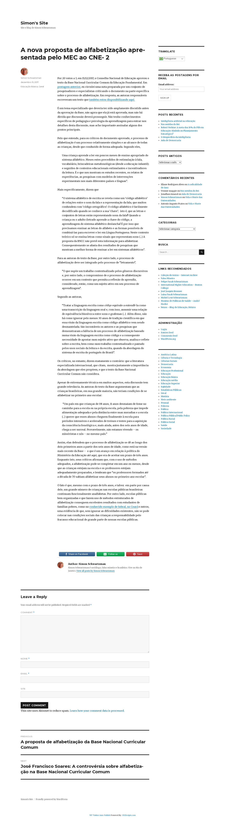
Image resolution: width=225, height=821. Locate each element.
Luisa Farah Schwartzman (174, 294)
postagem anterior (68, 86)
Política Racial (168, 419)
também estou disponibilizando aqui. (112, 99)
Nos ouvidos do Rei (170, 124)
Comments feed (169, 336)
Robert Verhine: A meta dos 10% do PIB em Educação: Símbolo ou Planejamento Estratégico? (182, 130)
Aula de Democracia (171, 140)
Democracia (167, 364)
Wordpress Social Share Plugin (94, 818)
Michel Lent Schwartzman (174, 297)
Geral (41, 86)
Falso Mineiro (168, 278)
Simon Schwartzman (31, 78)
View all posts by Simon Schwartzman (95, 571)
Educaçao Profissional (172, 370)
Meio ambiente (168, 399)
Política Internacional (172, 412)
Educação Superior (170, 383)
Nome (25, 658)
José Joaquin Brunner (171, 291)
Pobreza (165, 406)
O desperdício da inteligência (176, 137)
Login (164, 329)
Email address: (166, 84)
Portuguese (169, 58)
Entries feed (167, 332)
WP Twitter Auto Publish (100, 815)
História (165, 396)
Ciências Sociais (169, 361)
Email (25, 673)
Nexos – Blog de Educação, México (178, 307)
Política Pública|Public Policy (175, 415)
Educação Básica (29, 86)
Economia (166, 367)
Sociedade (166, 428)
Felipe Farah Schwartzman (174, 281)
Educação (166, 374)
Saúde (164, 425)
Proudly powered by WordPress (52, 799)
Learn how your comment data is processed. (97, 710)
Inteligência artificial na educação (178, 121)
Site (23, 688)
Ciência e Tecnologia (171, 358)
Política (164, 409)
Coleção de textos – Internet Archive (179, 275)
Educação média (169, 380)
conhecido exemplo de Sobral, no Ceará (113, 506)
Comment (28, 612)
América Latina (168, 354)
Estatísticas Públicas (171, 390)
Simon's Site (34, 23)
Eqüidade (166, 386)
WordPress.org (168, 339)
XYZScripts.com (129, 815)
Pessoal (165, 403)
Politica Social (168, 422)
